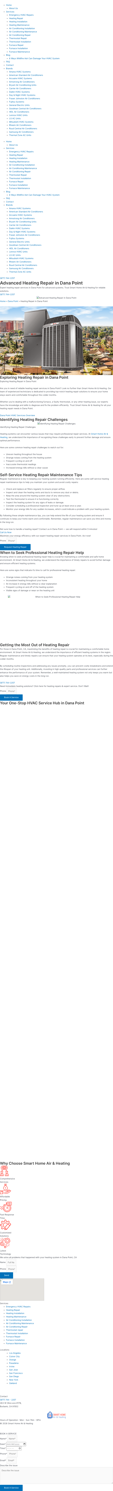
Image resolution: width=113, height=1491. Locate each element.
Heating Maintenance (19, 25)
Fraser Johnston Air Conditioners (24, 98)
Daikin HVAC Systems (19, 92)
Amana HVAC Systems (20, 72)
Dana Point (13, 301)
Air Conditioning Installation (22, 28)
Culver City (14, 1356)
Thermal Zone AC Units (20, 135)
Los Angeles (15, 1353)
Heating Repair (16, 18)
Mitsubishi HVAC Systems (21, 122)
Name (3, 1262)
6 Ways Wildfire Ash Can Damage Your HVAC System (34, 58)
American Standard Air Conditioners (26, 75)
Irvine (11, 1366)
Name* (3, 1438)
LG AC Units (15, 118)
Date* (3, 1444)
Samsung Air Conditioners (21, 132)
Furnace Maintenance (19, 52)
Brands (9, 68)
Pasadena (14, 1363)
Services (10, 11)
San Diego (14, 1376)
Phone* (4, 1454)
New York (13, 1380)
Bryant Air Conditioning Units (22, 85)
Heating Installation (18, 21)
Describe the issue (9, 1465)
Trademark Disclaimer (26, 1427)
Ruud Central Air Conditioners (23, 128)
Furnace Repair (16, 45)
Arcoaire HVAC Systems (20, 78)
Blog (8, 55)
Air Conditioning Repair (20, 35)
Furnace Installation (18, 48)
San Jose (13, 1370)
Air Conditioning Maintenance (23, 31)
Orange (12, 1360)
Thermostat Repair (18, 38)
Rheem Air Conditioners (20, 125)
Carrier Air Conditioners (20, 88)
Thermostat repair (14, 1330)
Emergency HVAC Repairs (21, 15)
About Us (13, 8)
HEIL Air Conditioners (19, 112)
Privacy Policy (7, 1427)
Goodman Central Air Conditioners (25, 108)
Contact (10, 65)
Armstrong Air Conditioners (22, 82)
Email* (3, 1460)
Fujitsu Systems (16, 102)
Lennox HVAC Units (18, 115)
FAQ (8, 61)
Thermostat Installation (20, 42)
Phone (3, 541)
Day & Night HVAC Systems (22, 95)
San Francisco (16, 1373)
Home (9, 5)
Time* (3, 1448)
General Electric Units (19, 105)
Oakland (13, 1383)
